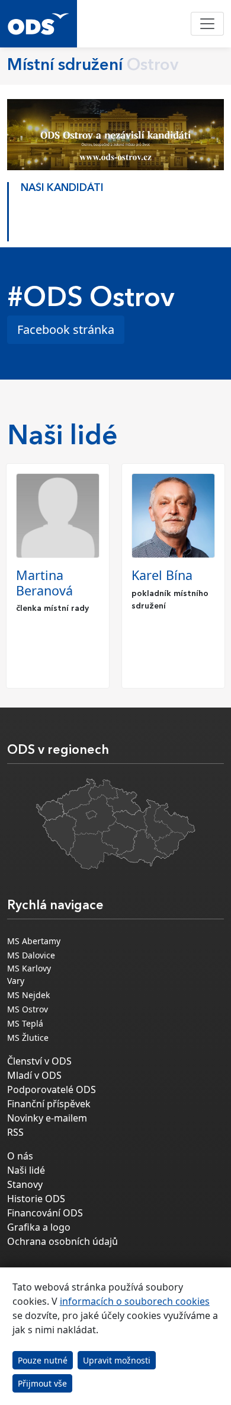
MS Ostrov (27, 1009)
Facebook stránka (65, 329)
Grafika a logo (38, 1227)
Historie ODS (36, 1198)
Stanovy (25, 1184)
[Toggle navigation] (207, 24)
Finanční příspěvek (49, 1103)
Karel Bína (161, 575)
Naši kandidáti (62, 188)
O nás (20, 1155)
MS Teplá (25, 1023)
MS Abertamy (33, 941)
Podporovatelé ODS (51, 1089)
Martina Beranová (44, 582)
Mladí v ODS (34, 1075)
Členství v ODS (39, 1061)
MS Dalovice (31, 955)
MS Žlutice (28, 1037)
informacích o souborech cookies (135, 1301)
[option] (115, 208)
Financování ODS (45, 1212)
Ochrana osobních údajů (62, 1241)
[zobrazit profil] (58, 515)
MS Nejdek (28, 995)
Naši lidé (26, 1170)
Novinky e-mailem (47, 1117)
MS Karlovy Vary (29, 974)
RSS (15, 1132)
